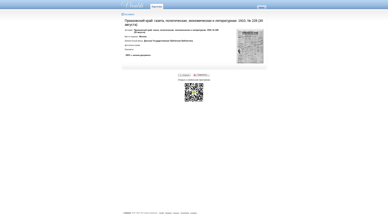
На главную (129, 14)
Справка (193, 213)
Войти (261, 7)
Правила (168, 213)
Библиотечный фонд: (134, 41)
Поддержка (185, 213)
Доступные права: (132, 45)
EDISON (127, 213)
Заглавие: (129, 30)
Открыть (186, 75)
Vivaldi (161, 213)
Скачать (176, 213)
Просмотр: (129, 49)
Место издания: (131, 37)
